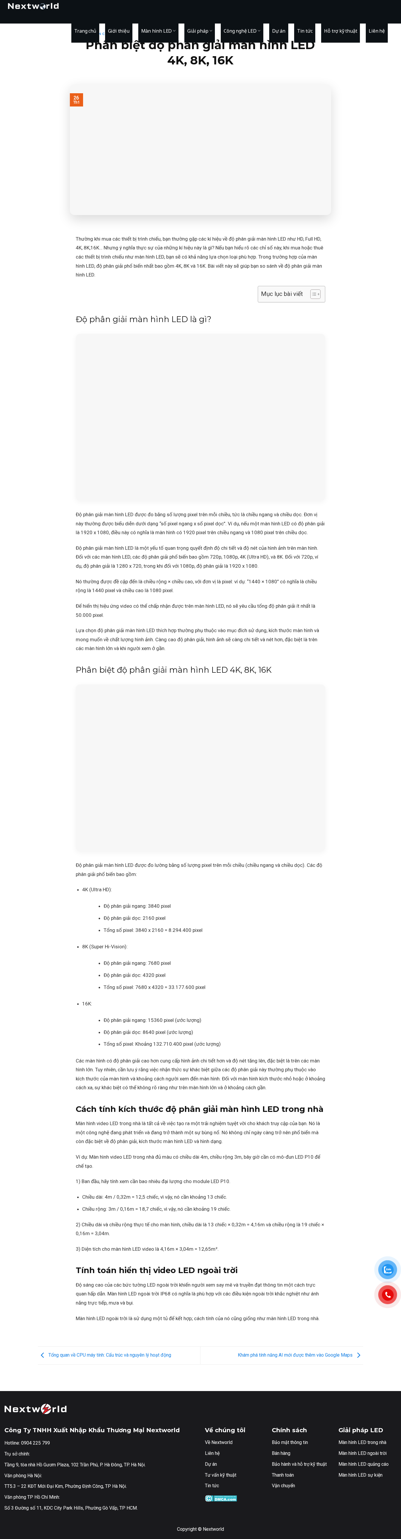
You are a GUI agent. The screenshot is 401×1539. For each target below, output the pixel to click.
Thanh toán (283, 1475)
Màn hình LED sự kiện (360, 1475)
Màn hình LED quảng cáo (363, 1464)
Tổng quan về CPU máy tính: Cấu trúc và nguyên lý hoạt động (109, 1355)
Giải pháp (197, 31)
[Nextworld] (33, 6)
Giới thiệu (118, 31)
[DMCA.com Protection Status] (221, 1498)
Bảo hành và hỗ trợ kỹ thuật (299, 1464)
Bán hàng (281, 1453)
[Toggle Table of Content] (312, 294)
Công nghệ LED (240, 31)
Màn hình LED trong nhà (362, 1442)
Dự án (278, 31)
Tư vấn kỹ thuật (220, 1475)
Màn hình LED (156, 31)
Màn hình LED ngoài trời (362, 1453)
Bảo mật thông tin (290, 1442)
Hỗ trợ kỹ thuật (340, 31)
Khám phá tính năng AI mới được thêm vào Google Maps (296, 1355)
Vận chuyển (283, 1485)
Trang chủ (85, 31)
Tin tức (305, 31)
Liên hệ (377, 31)
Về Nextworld (218, 1442)
